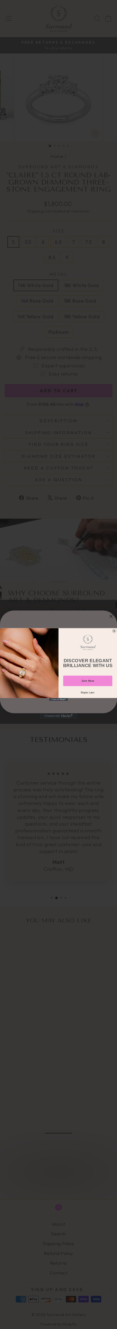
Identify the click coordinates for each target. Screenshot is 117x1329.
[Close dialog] (114, 631)
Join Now (87, 681)
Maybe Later (87, 692)
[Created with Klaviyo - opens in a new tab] (58, 699)
